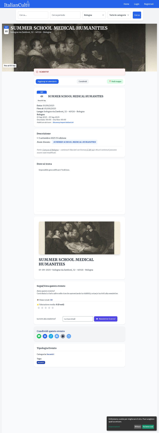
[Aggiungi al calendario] (69, 336)
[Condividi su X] (51, 336)
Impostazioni (114, 427)
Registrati (149, 4)
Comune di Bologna (50, 150)
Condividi (83, 81)
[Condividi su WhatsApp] (39, 336)
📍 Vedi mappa (115, 81)
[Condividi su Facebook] (45, 336)
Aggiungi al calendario (47, 81)
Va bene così (148, 427)
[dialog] (132, 424)
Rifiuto (138, 427)
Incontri (50, 354)
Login (136, 4)
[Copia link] (63, 336)
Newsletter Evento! (107, 319)
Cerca (137, 15)
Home (126, 4)
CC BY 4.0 (90, 150)
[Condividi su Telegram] (57, 336)
